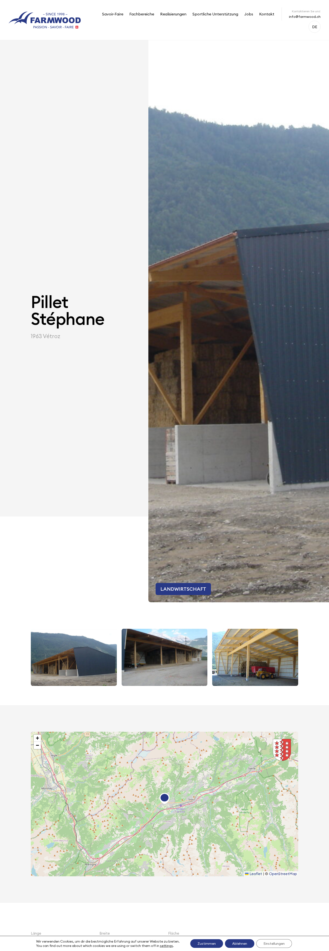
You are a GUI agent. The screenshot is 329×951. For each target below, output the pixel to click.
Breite (104, 933)
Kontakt (266, 14)
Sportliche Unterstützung (215, 14)
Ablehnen (239, 943)
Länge (36, 933)
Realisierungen (173, 14)
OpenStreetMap (283, 873)
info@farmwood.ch (305, 16)
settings (166, 946)
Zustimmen (206, 943)
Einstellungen (274, 943)
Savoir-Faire (112, 14)
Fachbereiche (141, 14)
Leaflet (255, 873)
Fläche (173, 933)
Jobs (248, 14)
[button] (164, 798)
